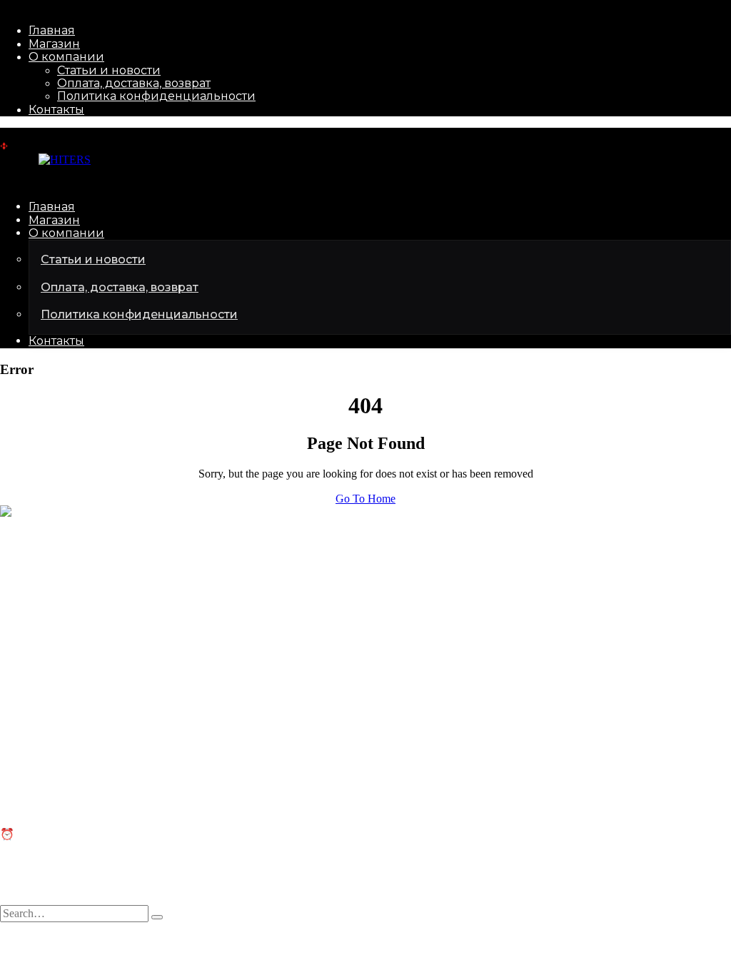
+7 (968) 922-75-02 (44, 585)
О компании (66, 57)
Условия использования (229, 942)
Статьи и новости (109, 70)
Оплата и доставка (45, 777)
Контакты (56, 109)
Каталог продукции (48, 655)
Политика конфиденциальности (156, 96)
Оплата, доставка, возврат (134, 83)
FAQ (11, 764)
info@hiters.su (33, 561)
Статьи (17, 750)
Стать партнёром (41, 668)
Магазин (54, 44)
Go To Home (365, 498)
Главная (52, 30)
